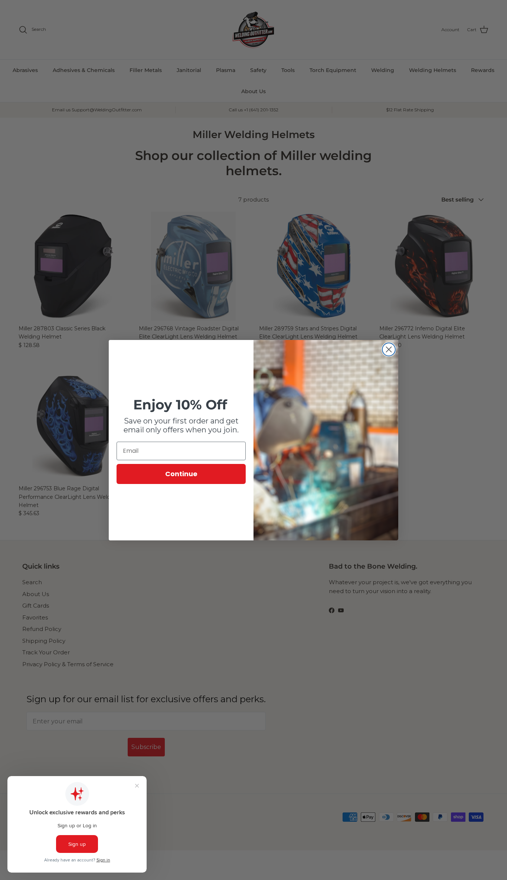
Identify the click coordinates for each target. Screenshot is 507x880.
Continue (181, 473)
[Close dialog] (388, 349)
